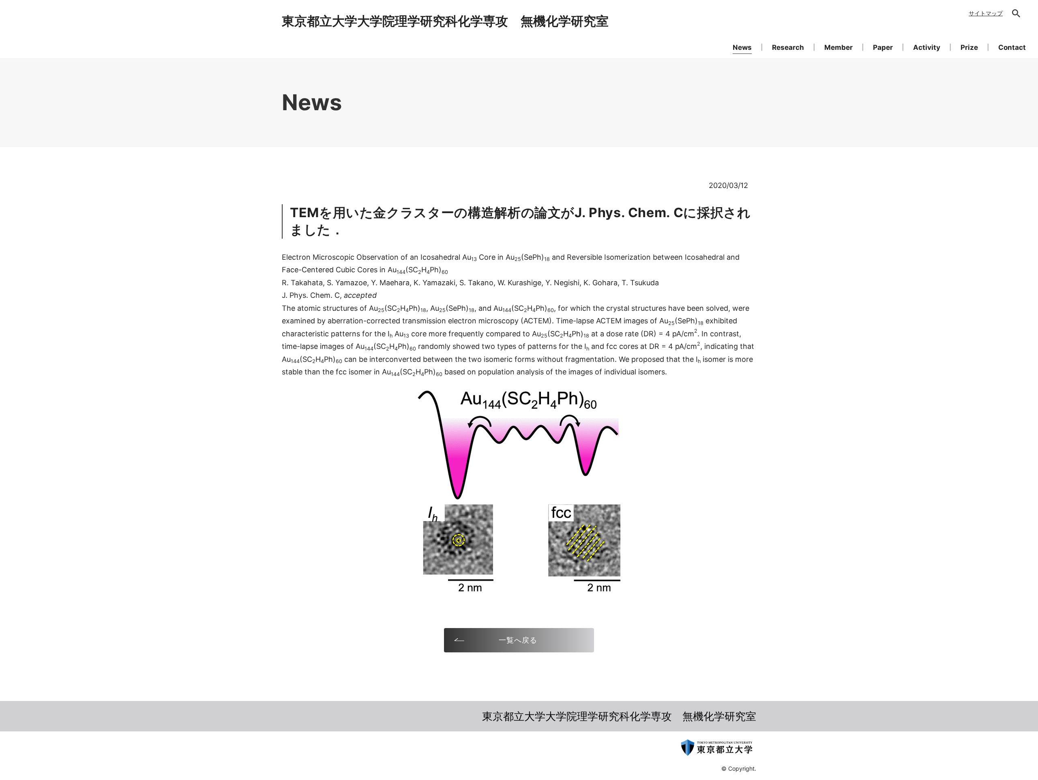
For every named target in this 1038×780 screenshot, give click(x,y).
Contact (1012, 47)
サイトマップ (986, 13)
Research (788, 47)
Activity (926, 47)
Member (838, 47)
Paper (883, 47)
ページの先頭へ (781, 723)
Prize (969, 47)
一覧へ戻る (518, 640)
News (742, 47)
